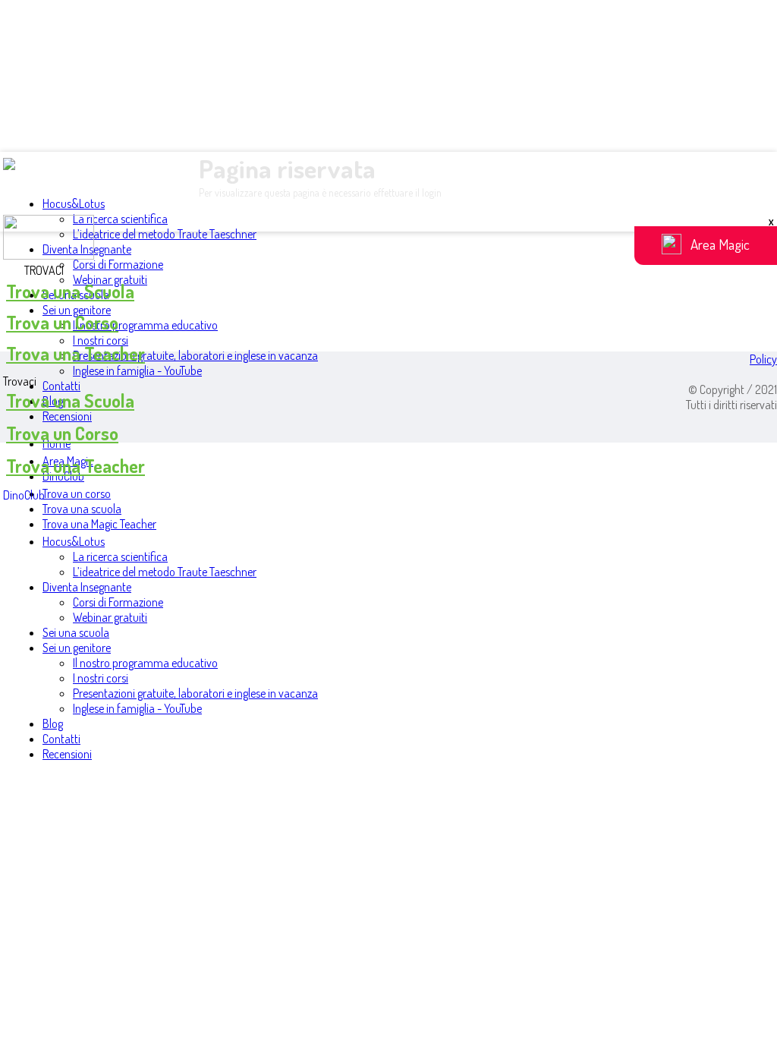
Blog (52, 723)
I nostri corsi (100, 340)
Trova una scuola (81, 508)
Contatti (61, 385)
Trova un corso (76, 493)
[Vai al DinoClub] (388, 239)
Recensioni (67, 416)
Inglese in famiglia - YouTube (137, 370)
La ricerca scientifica (120, 218)
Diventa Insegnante (86, 586)
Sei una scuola (75, 632)
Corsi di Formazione (118, 264)
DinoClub (24, 495)
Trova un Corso (62, 322)
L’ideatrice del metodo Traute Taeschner (164, 233)
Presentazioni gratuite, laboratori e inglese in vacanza (195, 355)
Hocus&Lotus (73, 203)
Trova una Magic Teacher (99, 523)
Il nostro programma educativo (145, 325)
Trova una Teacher (75, 353)
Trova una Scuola (70, 291)
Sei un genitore (76, 309)
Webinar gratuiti (110, 617)
